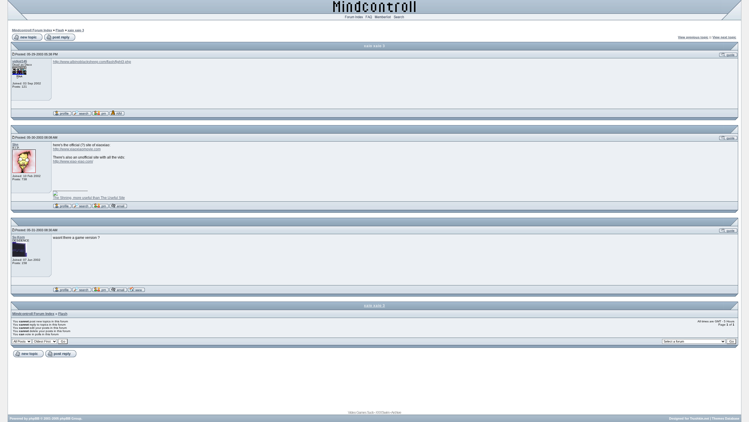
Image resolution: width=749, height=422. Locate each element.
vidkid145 (19, 61)
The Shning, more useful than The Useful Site (89, 198)
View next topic (724, 37)
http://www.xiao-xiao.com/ (73, 161)
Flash (60, 30)
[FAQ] (368, 19)
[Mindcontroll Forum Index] (353, 19)
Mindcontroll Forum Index (32, 30)
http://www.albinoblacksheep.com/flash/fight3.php (92, 62)
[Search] (399, 19)
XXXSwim (382, 413)
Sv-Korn (18, 237)
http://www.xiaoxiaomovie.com (77, 149)
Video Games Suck (361, 413)
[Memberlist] (382, 19)
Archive (396, 413)
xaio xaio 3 (76, 30)
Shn (15, 144)
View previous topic (693, 37)
